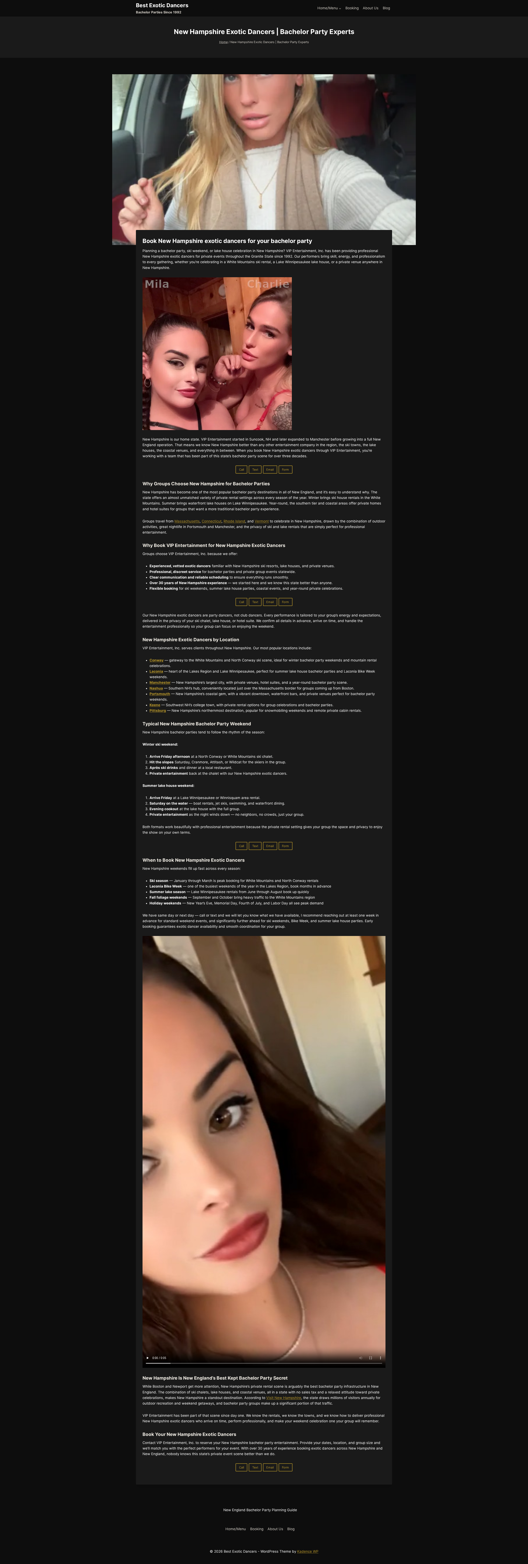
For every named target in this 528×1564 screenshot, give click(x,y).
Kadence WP (307, 1551)
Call (241, 469)
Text (255, 469)
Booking (352, 8)
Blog (386, 8)
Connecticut (212, 521)
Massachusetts (187, 521)
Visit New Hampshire (283, 1398)
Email (270, 469)
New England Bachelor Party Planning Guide (260, 1510)
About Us (370, 8)
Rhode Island (234, 521)
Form (285, 469)
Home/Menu (235, 1529)
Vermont (262, 521)
